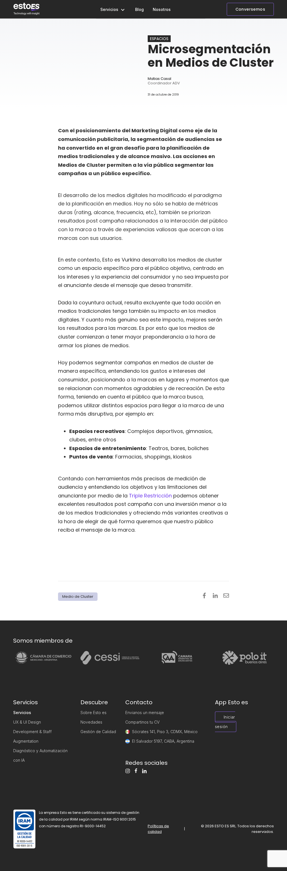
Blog (139, 9)
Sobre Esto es (93, 712)
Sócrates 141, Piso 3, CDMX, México (165, 731)
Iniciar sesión (225, 722)
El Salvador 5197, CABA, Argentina (163, 741)
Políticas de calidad (158, 828)
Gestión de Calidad (98, 731)
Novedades (91, 722)
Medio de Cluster (77, 596)
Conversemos (250, 9)
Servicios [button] (109, 9)
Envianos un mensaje (144, 712)
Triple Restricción (150, 495)
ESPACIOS (159, 38)
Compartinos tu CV (142, 722)
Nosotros (162, 9)
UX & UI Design (27, 722)
